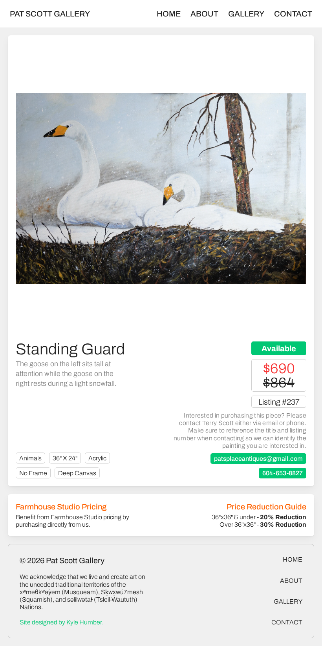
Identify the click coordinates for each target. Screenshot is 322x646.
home (292, 559)
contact (286, 622)
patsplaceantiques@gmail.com (258, 458)
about (291, 580)
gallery (288, 601)
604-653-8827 (282, 473)
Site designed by (61, 622)
